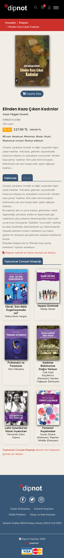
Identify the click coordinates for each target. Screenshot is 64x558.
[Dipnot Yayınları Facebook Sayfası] (23, 500)
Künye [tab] (27, 178)
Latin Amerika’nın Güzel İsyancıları (16, 429)
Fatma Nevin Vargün (16, 316)
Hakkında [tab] (10, 178)
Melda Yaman (48, 309)
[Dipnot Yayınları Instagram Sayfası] (41, 500)
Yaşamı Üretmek (48, 306)
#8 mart (7, 136)
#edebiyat (17, 136)
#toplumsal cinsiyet (13, 140)
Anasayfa (10, 22)
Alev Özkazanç (16, 369)
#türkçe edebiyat (34, 140)
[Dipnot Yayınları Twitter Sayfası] (32, 500)
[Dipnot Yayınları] (15, 7)
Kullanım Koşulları (44, 508)
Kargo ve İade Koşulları (42, 514)
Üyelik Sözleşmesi (20, 508)
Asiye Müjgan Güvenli (15, 114)
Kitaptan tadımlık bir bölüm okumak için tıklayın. (30, 252)
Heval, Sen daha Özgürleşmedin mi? (16, 310)
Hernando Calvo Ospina (16, 436)
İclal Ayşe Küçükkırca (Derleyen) (45, 375)
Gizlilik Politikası (17, 514)
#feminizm (29, 136)
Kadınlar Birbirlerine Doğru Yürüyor (48, 366)
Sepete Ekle (33, 94)
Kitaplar (23, 22)
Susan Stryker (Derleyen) (46, 436)
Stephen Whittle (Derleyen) (48, 439)
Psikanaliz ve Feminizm (16, 364)
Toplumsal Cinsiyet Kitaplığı (22, 261)
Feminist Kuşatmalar (48, 429)
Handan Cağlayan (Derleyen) (48, 380)
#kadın (39, 136)
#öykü (47, 136)
